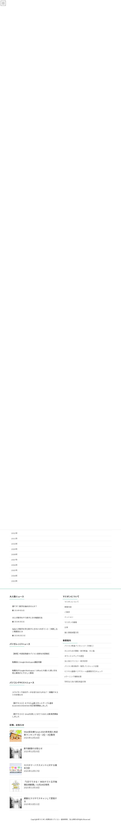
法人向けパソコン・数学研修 (76, 661)
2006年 (14, 565)
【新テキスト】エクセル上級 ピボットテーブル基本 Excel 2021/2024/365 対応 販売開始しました (33, 704)
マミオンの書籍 (70, 622)
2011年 (14, 538)
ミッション (68, 617)
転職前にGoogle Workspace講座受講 (26, 662)
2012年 (14, 533)
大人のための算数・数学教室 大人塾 (79, 651)
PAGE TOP (115, 796)
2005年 (14, 570)
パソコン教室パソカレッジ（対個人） (79, 646)
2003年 (14, 581)
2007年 (14, 560)
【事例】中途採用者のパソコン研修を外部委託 (30, 654)
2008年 (14, 554)
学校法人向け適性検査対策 (75, 682)
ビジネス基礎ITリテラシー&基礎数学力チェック (83, 671)
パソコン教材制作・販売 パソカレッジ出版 (81, 666)
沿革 (66, 627)
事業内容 (68, 607)
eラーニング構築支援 (72, 676)
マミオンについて (71, 602)
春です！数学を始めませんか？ (24, 606)
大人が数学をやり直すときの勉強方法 (27, 618)
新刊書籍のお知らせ (33, 748)
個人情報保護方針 (71, 632)
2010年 (14, 544)
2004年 (14, 575)
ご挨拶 (67, 612)
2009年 (14, 549)
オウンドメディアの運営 (74, 656)
